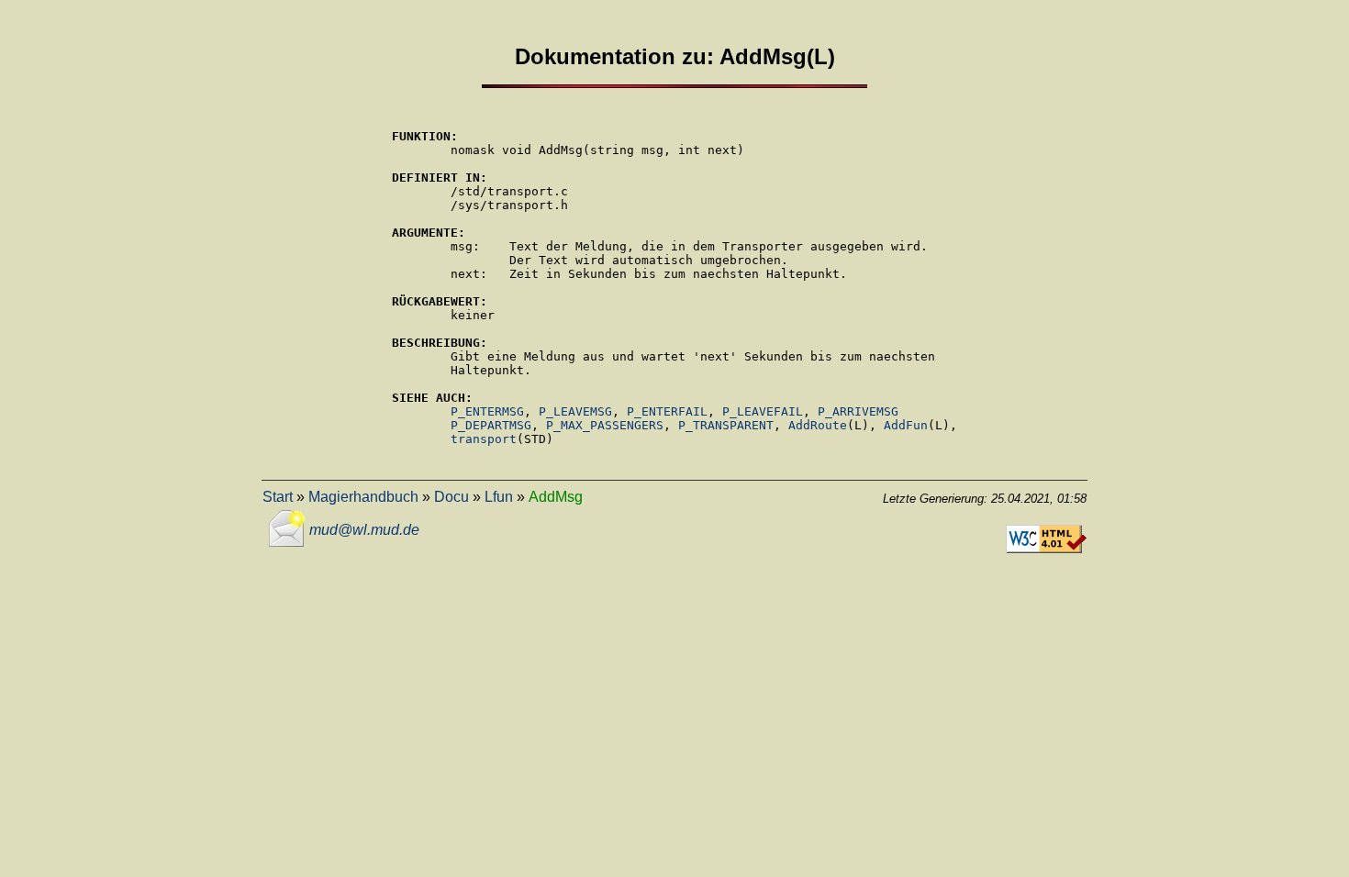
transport (484, 439)
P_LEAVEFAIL (762, 411)
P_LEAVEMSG (575, 411)
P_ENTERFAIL (667, 411)
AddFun (906, 425)
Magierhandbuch (363, 497)
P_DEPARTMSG (491, 425)
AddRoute (817, 425)
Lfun (499, 497)
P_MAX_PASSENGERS (604, 425)
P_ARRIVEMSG (858, 411)
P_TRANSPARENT (726, 425)
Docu (451, 497)
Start (277, 497)
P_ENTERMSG (487, 411)
